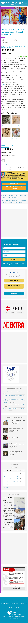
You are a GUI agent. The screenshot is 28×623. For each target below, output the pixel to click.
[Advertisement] (14, 223)
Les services (23, 601)
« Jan (4, 487)
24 (17, 481)
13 (4, 478)
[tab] (8, 569)
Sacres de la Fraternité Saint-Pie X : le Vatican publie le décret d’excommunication (17, 422)
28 (7, 484)
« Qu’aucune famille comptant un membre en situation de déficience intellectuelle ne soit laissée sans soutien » (14, 401)
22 (10, 481)
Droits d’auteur (14, 603)
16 (14, 478)
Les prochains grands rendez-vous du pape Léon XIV (8, 510)
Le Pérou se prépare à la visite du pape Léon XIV (13, 404)
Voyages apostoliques (7, 8)
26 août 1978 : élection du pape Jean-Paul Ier (13, 391)
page (3, 84)
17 (17, 478)
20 (4, 481)
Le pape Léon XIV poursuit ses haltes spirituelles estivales (8, 521)
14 (7, 478)
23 (14, 481)
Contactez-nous (23, 603)
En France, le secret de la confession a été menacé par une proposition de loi (16, 445)
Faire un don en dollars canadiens (14, 188)
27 (4, 484)
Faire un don (14, 184)
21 (7, 481)
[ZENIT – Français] (8, 3)
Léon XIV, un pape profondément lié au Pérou (8, 499)
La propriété (15, 601)
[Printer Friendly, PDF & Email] (23, 56)
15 (10, 478)
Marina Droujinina (20, 46)
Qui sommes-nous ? (6, 601)
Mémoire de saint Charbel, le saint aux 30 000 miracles (16, 436)
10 (17, 476)
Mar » (7, 487)
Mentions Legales (5, 603)
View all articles (5, 164)
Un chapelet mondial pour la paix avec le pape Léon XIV (16, 429)
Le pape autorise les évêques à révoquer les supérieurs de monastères (15, 453)
